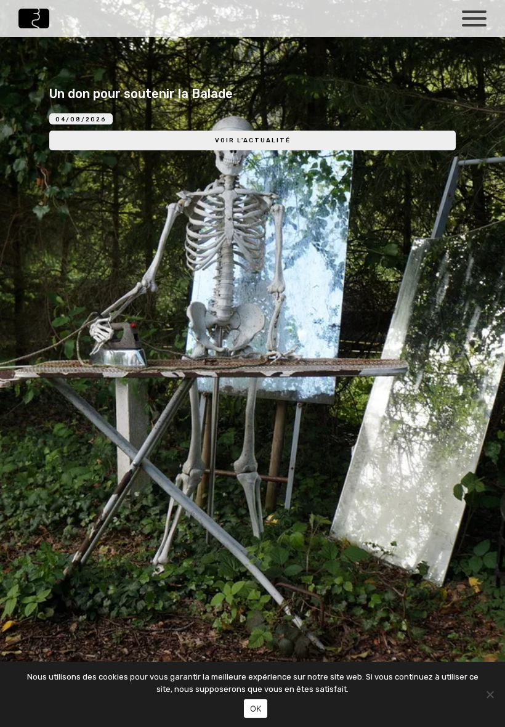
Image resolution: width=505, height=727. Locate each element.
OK (256, 708)
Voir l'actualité (253, 140)
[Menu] (474, 17)
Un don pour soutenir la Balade (141, 93)
